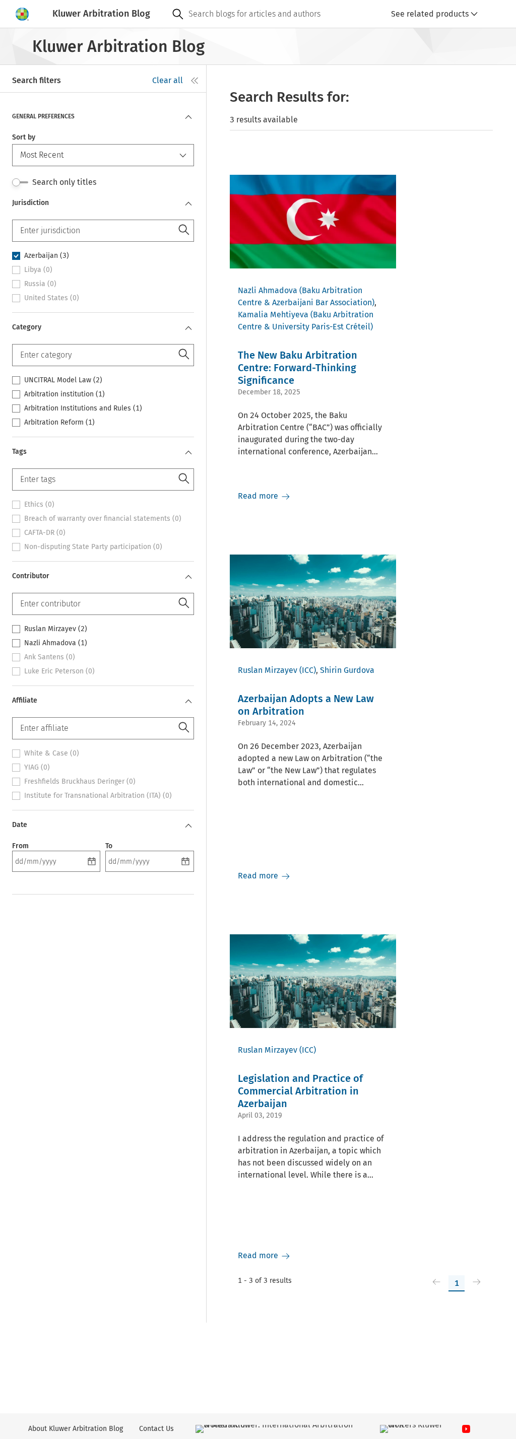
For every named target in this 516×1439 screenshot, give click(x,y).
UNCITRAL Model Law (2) (63, 380)
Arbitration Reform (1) (59, 423)
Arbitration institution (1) (64, 394)
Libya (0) (38, 270)
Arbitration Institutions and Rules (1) (83, 408)
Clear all (167, 80)
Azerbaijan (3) (46, 256)
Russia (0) (40, 284)
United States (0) (51, 298)
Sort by (23, 137)
